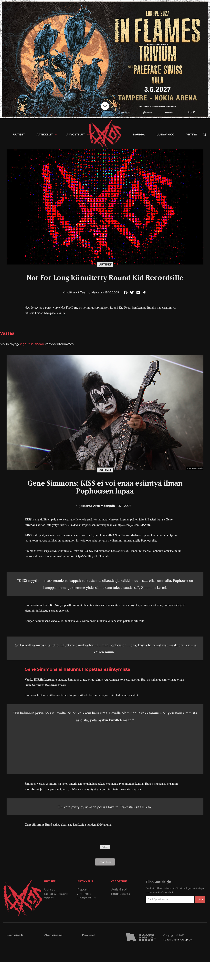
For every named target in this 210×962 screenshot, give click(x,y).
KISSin (29, 519)
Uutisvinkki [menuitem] (165, 134)
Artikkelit (84, 894)
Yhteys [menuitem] (191, 134)
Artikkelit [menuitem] (45, 134)
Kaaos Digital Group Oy (177, 939)
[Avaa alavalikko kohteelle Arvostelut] (88, 134)
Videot (49, 898)
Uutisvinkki (119, 889)
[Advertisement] (105, 746)
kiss (105, 847)
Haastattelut (86, 898)
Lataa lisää (105, 862)
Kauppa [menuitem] (139, 134)
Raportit (83, 889)
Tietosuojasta (120, 894)
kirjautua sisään (32, 344)
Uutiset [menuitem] (19, 134)
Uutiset (105, 264)
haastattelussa (119, 551)
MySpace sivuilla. (55, 313)
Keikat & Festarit (56, 894)
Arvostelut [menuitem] (75, 134)
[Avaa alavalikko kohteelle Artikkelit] (56, 134)
